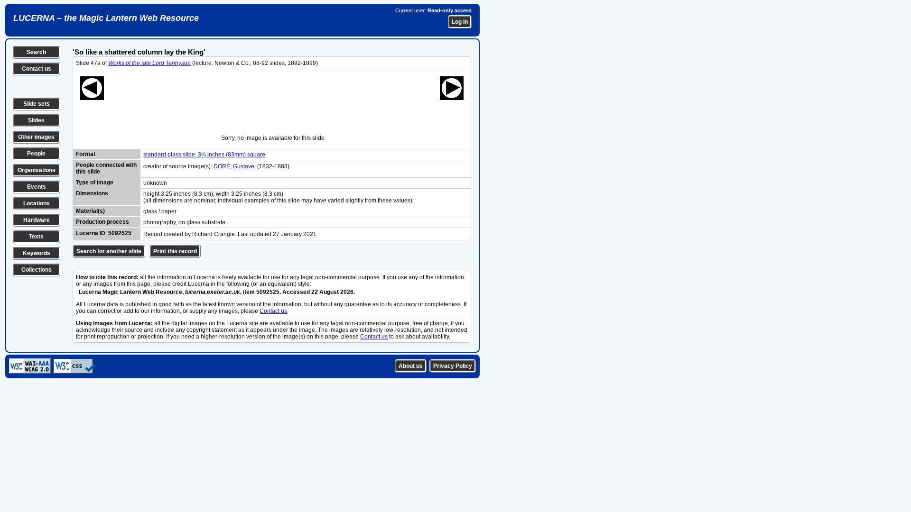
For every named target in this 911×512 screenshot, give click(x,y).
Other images (36, 137)
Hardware (36, 220)
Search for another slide (108, 251)
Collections (36, 269)
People (36, 153)
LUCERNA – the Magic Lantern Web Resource (106, 18)
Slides (36, 120)
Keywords (36, 253)
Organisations (37, 170)
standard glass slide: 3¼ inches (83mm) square (204, 154)
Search (36, 52)
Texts (36, 236)
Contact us (36, 68)
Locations (36, 203)
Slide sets (36, 104)
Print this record (175, 251)
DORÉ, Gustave (234, 166)
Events (36, 186)
